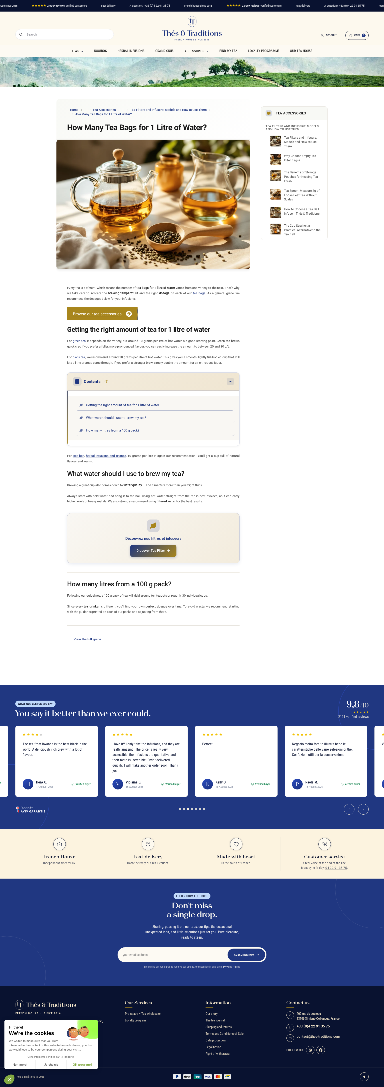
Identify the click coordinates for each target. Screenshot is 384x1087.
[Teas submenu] (82, 51)
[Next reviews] (363, 809)
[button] (9, 1079)
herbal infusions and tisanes (106, 456)
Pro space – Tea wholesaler (143, 1014)
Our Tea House (301, 51)
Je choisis (51, 1064)
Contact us (298, 1002)
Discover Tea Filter (150, 551)
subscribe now (244, 954)
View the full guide (87, 639)
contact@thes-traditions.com (318, 1037)
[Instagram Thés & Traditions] (310, 1050)
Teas (75, 51)
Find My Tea (228, 51)
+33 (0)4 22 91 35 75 (157, 5)
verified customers (59, 5)
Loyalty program (135, 1020)
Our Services (138, 1002)
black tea (79, 357)
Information (218, 1002)
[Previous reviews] (349, 809)
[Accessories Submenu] (207, 51)
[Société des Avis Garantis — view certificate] (30, 809)
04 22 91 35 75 (336, 867)
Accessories (194, 51)
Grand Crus (164, 51)
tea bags (199, 293)
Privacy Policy (231, 966)
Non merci (20, 1064)
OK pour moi (82, 1064)
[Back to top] (364, 1076)
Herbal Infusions (131, 51)
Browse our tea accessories (97, 314)
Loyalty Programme (263, 51)
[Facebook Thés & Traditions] (320, 1050)
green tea (79, 341)
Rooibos (100, 51)
